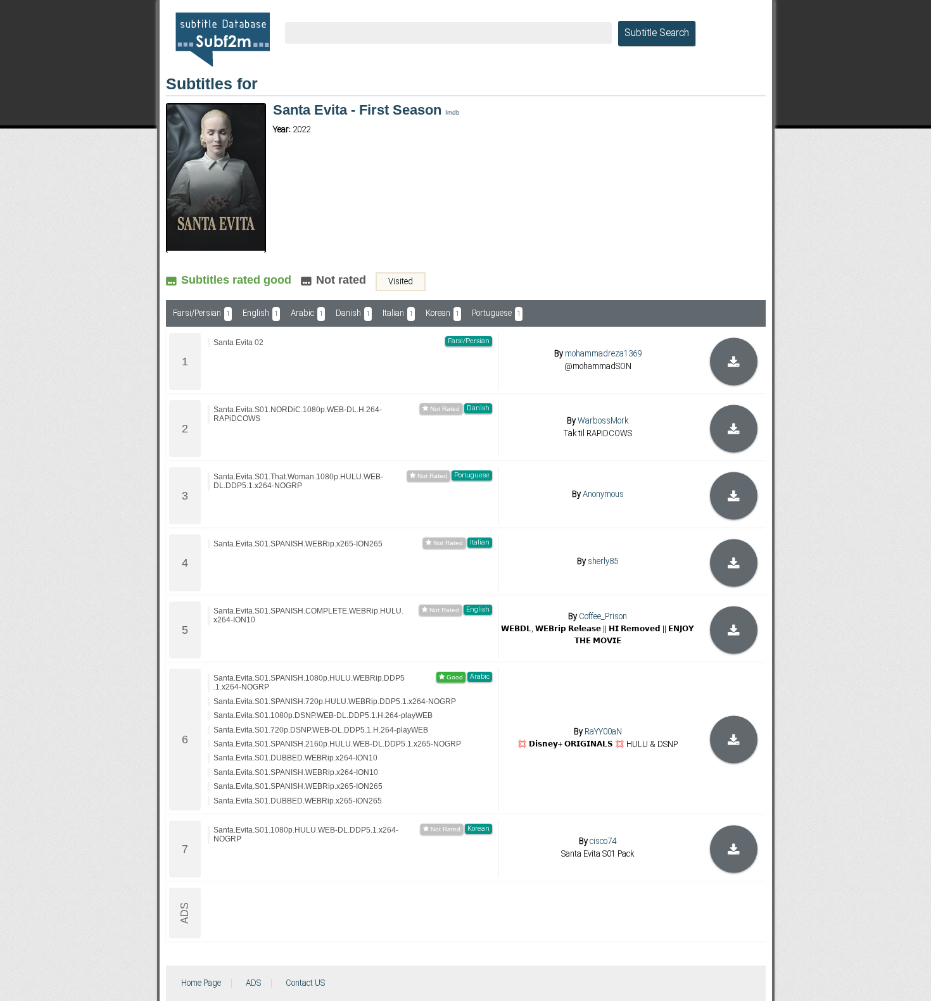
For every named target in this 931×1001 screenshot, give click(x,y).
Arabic (307, 313)
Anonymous (603, 494)
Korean (442, 313)
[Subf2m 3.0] (222, 39)
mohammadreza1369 (603, 354)
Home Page (201, 983)
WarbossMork (603, 421)
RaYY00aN (603, 732)
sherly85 (603, 561)
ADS (253, 983)
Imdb (452, 112)
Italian (398, 313)
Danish (353, 313)
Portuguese (496, 313)
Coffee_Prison (603, 616)
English (260, 313)
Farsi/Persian (201, 313)
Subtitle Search (656, 33)
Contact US (305, 983)
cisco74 (603, 841)
